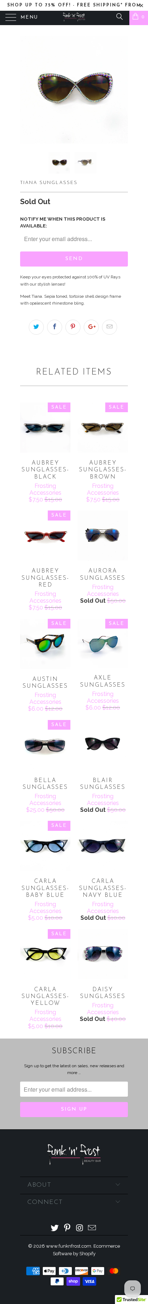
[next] (121, 89)
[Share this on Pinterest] (72, 327)
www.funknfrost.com (68, 1246)
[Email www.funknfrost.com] (92, 1228)
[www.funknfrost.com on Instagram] (80, 1228)
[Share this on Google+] (91, 327)
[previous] (27, 89)
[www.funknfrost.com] (74, 18)
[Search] (119, 16)
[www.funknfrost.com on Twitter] (55, 1228)
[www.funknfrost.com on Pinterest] (67, 1228)
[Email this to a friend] (109, 327)
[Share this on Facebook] (54, 327)
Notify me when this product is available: (62, 222)
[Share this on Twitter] (36, 327)
